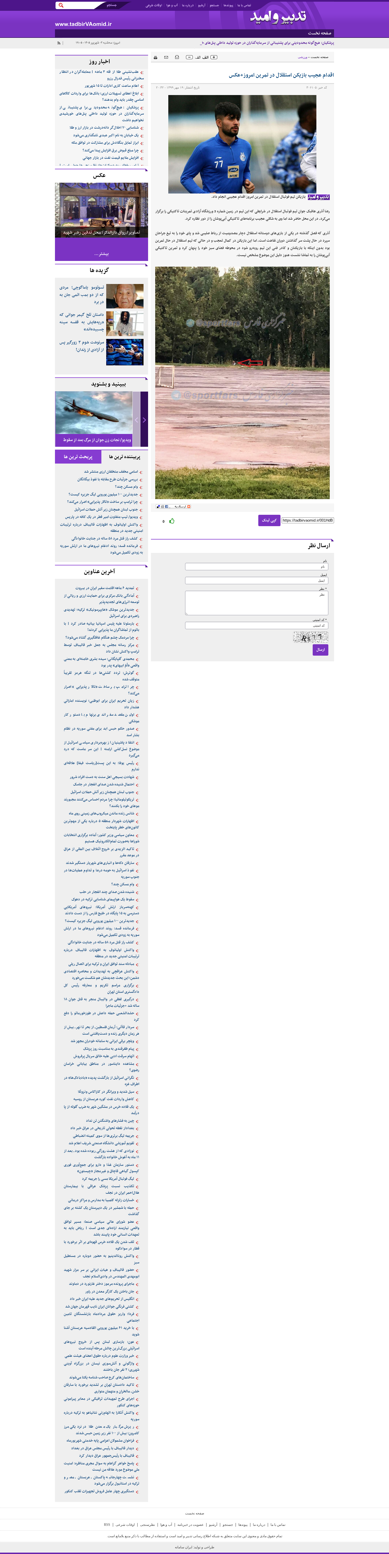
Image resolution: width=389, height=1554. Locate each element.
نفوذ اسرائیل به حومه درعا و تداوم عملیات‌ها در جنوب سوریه (101, 873)
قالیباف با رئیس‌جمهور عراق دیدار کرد (106, 1456)
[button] (144, 419)
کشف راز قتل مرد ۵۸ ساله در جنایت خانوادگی (104, 539)
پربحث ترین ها (78, 457)
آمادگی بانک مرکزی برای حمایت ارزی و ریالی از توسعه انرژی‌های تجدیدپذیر (101, 599)
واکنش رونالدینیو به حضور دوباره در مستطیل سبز (101, 1259)
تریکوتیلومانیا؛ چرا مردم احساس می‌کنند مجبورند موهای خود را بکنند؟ (101, 802)
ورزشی (302, 57)
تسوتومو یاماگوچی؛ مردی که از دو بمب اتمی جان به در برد (82, 295)
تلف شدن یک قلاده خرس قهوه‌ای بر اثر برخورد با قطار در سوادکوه (101, 1245)
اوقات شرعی (154, 5)
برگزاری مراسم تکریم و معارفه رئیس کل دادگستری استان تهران (101, 988)
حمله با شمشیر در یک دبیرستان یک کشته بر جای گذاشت (101, 1211)
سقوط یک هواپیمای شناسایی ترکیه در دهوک (102, 899)
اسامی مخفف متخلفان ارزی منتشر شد (111, 472)
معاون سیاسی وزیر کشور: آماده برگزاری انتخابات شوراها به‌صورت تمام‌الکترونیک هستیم (101, 838)
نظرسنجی (147, 1525)
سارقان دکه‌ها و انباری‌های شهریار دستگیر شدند (100, 863)
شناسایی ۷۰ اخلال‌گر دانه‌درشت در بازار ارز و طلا (104, 128)
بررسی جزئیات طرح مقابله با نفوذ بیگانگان (107, 479)
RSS (107, 1525)
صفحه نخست (319, 57)
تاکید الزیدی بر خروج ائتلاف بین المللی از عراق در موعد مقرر (101, 852)
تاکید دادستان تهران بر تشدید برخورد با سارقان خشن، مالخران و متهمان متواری (101, 1388)
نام (325, 561)
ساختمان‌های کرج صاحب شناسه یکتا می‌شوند (101, 1377)
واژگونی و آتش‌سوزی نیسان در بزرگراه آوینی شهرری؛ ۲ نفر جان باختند (101, 1366)
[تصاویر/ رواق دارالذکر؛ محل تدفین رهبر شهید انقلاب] (101, 210)
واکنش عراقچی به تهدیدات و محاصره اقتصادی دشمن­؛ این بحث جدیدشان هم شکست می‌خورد (101, 974)
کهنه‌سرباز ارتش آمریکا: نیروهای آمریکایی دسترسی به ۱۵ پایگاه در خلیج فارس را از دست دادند (101, 910)
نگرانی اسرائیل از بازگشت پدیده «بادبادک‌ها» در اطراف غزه (101, 1081)
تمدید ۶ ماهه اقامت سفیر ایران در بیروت (104, 588)
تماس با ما (244, 5)
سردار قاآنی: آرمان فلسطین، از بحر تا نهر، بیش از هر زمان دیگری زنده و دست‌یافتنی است (101, 1030)
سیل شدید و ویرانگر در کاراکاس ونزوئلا (106, 1092)
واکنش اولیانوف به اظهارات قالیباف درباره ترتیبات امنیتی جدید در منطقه (101, 528)
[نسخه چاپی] (154, 56)
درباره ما (188, 5)
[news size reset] (202, 57)
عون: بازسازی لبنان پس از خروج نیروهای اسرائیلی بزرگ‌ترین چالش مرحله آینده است (101, 1345)
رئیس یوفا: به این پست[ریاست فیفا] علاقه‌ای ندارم (101, 766)
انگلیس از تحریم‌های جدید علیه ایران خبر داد (102, 1299)
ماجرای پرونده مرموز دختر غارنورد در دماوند (101, 1284)
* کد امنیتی (320, 619)
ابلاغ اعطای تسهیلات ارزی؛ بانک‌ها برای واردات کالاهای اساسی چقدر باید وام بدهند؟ (101, 96)
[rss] (58, 43)
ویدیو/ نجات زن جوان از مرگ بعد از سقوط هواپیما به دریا (97, 445)
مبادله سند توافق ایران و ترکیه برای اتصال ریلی (101, 964)
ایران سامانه (184, 1547)
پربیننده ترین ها (124, 457)
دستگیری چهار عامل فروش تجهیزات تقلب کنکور (99, 1491)
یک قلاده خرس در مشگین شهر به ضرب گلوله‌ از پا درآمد (101, 1110)
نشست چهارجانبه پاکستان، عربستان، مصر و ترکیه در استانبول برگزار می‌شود (101, 1480)
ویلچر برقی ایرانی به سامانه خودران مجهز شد (102, 1041)
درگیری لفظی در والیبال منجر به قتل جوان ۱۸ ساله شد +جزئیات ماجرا (101, 1002)
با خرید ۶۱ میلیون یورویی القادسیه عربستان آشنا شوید (101, 1331)
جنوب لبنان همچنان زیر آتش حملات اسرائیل (106, 510)
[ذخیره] (177, 56)
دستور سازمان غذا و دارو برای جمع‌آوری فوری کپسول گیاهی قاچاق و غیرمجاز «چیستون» (101, 1168)
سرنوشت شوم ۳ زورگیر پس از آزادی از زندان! (82, 346)
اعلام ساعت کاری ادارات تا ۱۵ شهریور (112, 86)
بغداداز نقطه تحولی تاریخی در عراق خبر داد (102, 1128)
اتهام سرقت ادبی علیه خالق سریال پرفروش (103, 1056)
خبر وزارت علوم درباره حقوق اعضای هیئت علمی (99, 1356)
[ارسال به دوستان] (166, 57)
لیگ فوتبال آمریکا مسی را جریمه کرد (108, 1179)
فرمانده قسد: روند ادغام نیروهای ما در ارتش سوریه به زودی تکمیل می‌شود (101, 549)
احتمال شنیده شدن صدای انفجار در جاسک (103, 784)
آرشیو (201, 5)
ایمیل (323, 575)
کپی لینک (269, 520)
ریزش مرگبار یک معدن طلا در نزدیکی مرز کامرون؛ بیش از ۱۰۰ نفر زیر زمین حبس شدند (101, 1430)
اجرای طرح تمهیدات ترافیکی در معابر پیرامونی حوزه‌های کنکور (101, 1402)
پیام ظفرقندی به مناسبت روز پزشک (108, 1049)
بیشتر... (101, 254)
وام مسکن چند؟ (126, 487)
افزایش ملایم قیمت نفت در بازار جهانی (111, 158)
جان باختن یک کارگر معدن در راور (109, 1292)
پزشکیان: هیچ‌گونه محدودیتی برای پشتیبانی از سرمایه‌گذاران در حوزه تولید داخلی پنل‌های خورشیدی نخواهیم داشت (250, 43)
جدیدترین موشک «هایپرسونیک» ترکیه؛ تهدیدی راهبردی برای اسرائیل (101, 613)
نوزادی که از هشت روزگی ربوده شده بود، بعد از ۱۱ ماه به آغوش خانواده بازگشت (101, 1154)
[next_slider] (144, 419)
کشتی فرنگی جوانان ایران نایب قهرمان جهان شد (99, 1307)
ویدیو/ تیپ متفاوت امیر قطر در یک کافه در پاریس (101, 517)
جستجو (214, 5)
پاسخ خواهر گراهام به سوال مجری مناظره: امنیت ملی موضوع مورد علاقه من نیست (101, 1466)
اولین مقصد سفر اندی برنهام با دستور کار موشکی (101, 718)
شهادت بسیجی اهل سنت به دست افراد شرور (102, 777)
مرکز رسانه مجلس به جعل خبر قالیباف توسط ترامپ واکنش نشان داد (101, 648)
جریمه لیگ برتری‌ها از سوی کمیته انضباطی (103, 1136)
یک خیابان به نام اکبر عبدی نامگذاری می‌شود (106, 135)
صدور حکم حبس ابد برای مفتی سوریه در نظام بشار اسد (101, 732)
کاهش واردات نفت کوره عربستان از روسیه (103, 1099)
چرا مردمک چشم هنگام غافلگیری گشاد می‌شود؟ (99, 638)
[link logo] (278, 18)
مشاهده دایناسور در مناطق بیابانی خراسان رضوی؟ (101, 1067)
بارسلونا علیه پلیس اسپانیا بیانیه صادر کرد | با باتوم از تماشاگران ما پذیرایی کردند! (101, 627)
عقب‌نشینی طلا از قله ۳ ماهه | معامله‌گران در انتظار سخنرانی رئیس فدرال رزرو (101, 75)
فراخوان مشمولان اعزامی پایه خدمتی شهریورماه (100, 1441)
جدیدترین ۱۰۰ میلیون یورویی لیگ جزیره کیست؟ (103, 494)
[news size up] (213, 57)
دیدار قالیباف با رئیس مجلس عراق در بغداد (102, 1448)
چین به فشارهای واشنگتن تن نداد (110, 1121)
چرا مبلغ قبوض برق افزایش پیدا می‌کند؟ (111, 150)
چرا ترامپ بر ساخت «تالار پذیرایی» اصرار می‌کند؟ (102, 502)
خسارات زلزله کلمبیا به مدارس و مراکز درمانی (101, 1200)
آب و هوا (172, 5)
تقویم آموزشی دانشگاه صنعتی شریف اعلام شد (101, 1143)
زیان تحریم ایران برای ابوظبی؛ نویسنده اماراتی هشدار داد (101, 704)
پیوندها (228, 5)
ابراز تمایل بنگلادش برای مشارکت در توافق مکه (105, 143)
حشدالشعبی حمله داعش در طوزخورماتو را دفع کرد (101, 1016)
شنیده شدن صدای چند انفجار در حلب (106, 892)
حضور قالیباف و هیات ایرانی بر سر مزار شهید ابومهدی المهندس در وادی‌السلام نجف (101, 1273)
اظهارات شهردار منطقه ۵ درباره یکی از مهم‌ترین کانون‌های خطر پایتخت (101, 824)
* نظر (323, 588)
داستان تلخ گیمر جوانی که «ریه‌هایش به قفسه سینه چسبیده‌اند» (82, 322)
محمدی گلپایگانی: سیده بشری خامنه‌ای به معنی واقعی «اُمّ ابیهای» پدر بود (101, 662)
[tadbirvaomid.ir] (125, 20)
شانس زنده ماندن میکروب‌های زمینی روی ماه (101, 813)
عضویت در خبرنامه (190, 1525)
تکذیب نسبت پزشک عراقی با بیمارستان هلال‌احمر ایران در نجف (101, 1189)
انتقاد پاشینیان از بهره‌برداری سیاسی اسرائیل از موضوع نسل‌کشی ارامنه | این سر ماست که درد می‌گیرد (101, 749)
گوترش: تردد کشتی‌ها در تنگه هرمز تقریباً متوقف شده (101, 676)
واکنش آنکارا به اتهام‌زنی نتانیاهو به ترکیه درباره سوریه (101, 1416)
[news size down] (189, 57)
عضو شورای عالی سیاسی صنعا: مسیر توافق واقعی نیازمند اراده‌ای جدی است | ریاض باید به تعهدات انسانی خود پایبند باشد (101, 1228)
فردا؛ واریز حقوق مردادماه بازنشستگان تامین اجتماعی (101, 1317)
